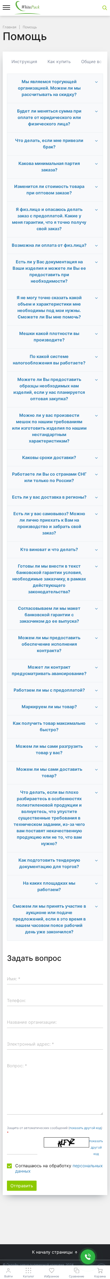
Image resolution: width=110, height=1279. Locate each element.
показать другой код (85, 1128)
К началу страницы (53, 1252)
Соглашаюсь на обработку (59, 1168)
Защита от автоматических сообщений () (54, 1130)
